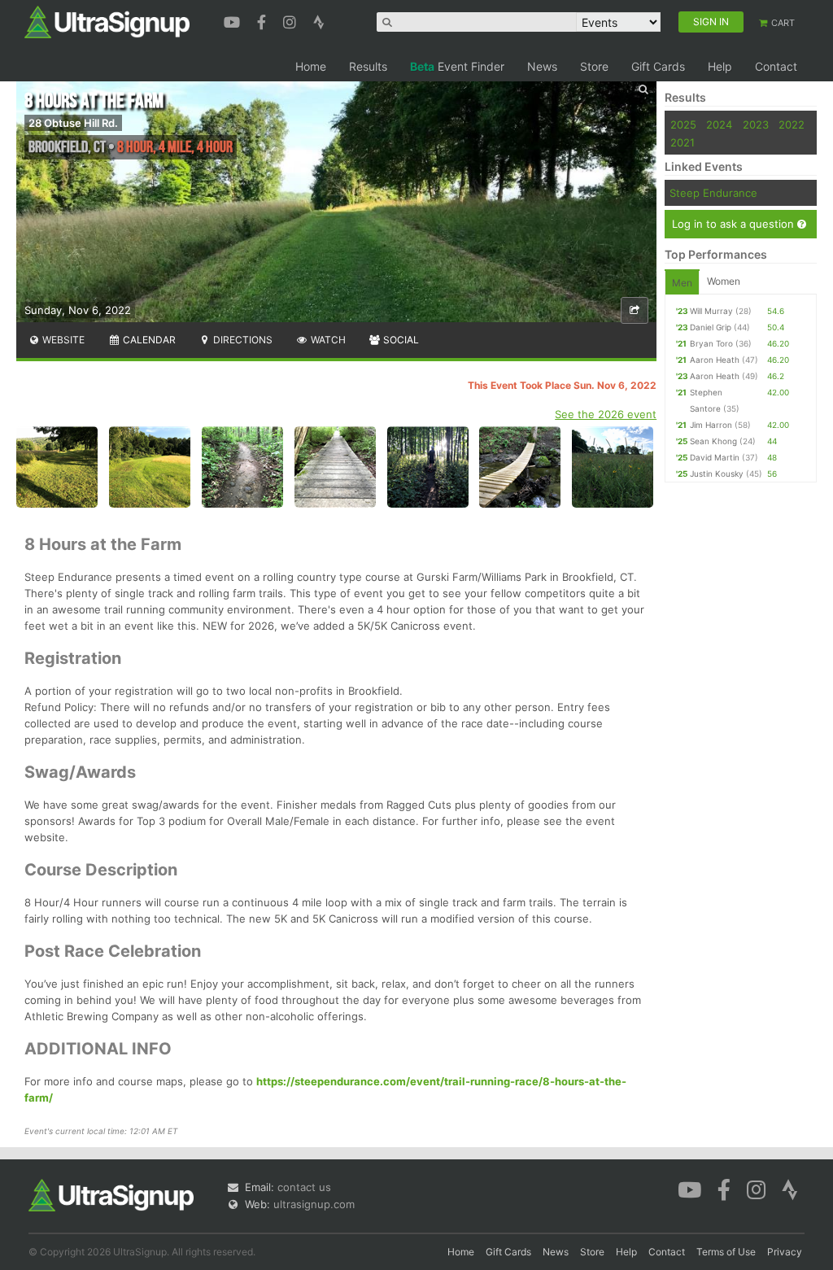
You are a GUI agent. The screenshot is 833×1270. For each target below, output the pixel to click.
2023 (756, 124)
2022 (791, 124)
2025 (683, 124)
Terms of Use (726, 1252)
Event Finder (457, 66)
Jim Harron (711, 425)
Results (368, 66)
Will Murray (711, 311)
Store (594, 66)
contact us (304, 1187)
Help (720, 66)
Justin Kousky (717, 473)
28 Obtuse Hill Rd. (73, 122)
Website (62, 340)
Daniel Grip (710, 327)
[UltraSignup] (107, 21)
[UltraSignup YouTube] (234, 20)
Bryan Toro (711, 343)
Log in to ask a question (734, 223)
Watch (327, 340)
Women (723, 281)
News (542, 66)
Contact (776, 66)
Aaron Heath (714, 359)
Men (682, 283)
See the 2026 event (605, 414)
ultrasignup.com (314, 1204)
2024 (719, 124)
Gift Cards (658, 66)
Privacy (784, 1252)
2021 (682, 142)
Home (310, 66)
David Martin (714, 457)
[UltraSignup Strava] (319, 20)
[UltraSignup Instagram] (292, 20)
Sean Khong (713, 441)
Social (400, 340)
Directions (242, 340)
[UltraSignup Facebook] (264, 20)
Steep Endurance (713, 192)
